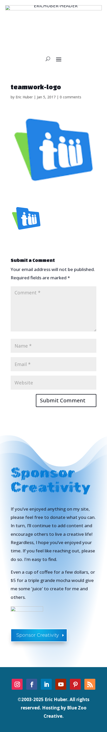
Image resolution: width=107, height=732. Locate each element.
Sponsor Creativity (37, 635)
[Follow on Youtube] (60, 684)
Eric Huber (24, 96)
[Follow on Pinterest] (75, 684)
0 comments (70, 96)
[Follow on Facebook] (31, 684)
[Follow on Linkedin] (46, 684)
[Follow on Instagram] (17, 684)
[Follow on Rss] (89, 684)
